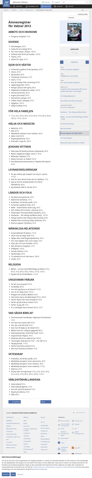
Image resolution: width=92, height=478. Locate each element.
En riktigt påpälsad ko (68, 96)
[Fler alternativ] (86, 10)
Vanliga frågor (44, 425)
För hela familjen (66, 138)
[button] (32, 6)
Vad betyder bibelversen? (13, 423)
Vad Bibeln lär (10, 417)
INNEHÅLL (74, 62)
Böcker (25, 423)
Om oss (43, 422)
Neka (13, 474)
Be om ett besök (45, 428)
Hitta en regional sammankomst (64, 425)
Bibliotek (6, 10)
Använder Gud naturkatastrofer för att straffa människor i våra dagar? (74, 89)
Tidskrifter (14, 10)
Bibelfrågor (9, 420)
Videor (25, 452)
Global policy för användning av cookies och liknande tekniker (55, 467)
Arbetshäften (27, 438)
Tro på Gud (9, 442)
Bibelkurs (8, 426)
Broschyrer (26, 426)
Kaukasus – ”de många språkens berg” (74, 112)
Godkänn (6, 474)
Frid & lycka (9, 431)
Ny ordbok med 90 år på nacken (71, 101)
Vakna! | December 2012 (26, 10)
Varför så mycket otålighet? (70, 68)
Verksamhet (44, 444)
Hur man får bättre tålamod (70, 82)
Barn (7, 439)
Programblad (27, 441)
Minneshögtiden (45, 439)
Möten (42, 436)
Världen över (44, 449)
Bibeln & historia (10, 447)
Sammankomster (45, 441)
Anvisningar (27, 446)
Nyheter (43, 417)
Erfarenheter (44, 447)
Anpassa (20, 474)
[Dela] (82, 10)
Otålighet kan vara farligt (69, 75)
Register (26, 444)
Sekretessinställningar (39, 469)
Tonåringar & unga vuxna (13, 437)
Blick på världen (66, 128)
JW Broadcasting (28, 449)
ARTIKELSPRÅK (83, 14)
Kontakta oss (44, 431)
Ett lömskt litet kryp (67, 124)
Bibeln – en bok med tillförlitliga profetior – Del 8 (75, 118)
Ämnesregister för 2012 (71, 133)
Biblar (25, 420)
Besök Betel (44, 433)
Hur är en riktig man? (68, 106)
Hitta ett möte (77, 421)
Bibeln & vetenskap (11, 445)
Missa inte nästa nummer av (72, 143)
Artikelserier (27, 433)
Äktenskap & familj (11, 434)
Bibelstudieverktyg (11, 429)
